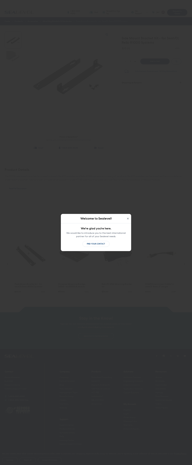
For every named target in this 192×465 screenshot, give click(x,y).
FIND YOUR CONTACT (96, 244)
